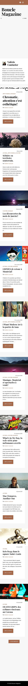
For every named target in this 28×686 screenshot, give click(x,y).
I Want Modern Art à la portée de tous (12, 325)
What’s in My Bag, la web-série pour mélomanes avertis (12, 440)
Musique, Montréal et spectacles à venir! (12, 382)
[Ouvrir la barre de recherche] (1, 18)
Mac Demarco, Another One (10, 497)
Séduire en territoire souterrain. (8, 158)
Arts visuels (6, 93)
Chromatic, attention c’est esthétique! (12, 100)
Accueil (5, 153)
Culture (18, 153)
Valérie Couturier (9, 107)
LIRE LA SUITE (8, 121)
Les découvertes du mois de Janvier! (12, 214)
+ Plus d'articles (14, 641)
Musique (13, 93)
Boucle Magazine (11, 11)
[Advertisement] (14, 39)
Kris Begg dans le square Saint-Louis (12, 552)
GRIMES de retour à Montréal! (12, 270)
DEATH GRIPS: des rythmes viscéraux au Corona (12, 609)
